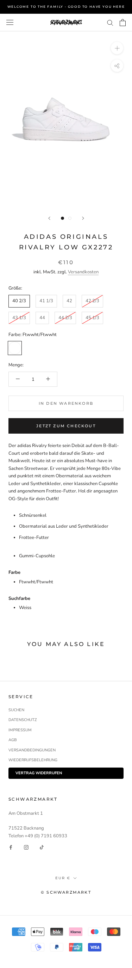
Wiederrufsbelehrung (32, 760)
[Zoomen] (117, 48)
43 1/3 (19, 318)
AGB (12, 740)
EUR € (62, 878)
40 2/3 (19, 301)
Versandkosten (83, 272)
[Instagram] (26, 847)
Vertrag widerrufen (38, 773)
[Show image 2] (69, 218)
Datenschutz (22, 719)
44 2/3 (65, 318)
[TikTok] (41, 847)
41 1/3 (46, 301)
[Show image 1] (62, 218)
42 (69, 301)
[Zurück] (49, 218)
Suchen (16, 710)
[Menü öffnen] (9, 22)
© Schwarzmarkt (66, 892)
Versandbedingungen (32, 750)
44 (42, 318)
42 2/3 (92, 301)
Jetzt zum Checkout (66, 425)
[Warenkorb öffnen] (123, 22)
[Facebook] (10, 847)
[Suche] (110, 22)
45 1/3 (92, 318)
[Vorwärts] (83, 218)
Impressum (20, 730)
